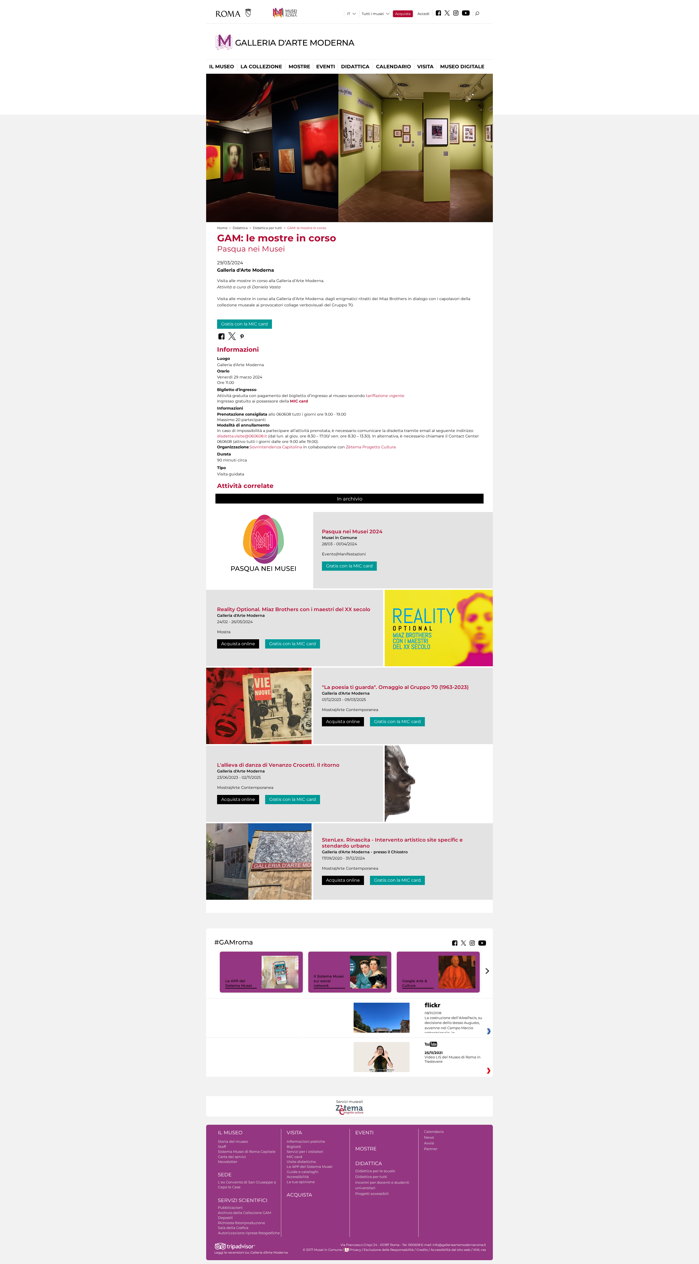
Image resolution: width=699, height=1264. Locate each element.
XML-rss (479, 1250)
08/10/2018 (453, 1023)
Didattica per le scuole (375, 1171)
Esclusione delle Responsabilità (389, 1250)
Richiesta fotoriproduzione (241, 1223)
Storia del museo (233, 1141)
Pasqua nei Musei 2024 (352, 531)
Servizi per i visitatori (305, 1151)
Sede (225, 1174)
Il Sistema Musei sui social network (329, 981)
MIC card (299, 401)
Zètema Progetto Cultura (371, 447)
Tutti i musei (373, 13)
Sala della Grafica (233, 1227)
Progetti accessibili (372, 1193)
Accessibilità (298, 1176)
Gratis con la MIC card (244, 324)
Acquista (403, 13)
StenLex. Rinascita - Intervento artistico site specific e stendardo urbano (392, 843)
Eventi (325, 67)
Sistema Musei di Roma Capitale (247, 1151)
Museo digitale (462, 67)
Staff (222, 1146)
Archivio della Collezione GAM (244, 1212)
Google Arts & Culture (414, 983)
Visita (425, 67)
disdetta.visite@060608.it (242, 436)
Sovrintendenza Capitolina (276, 447)
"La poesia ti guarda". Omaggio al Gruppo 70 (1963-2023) (395, 687)
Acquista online (238, 643)
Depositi (225, 1217)
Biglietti (294, 1146)
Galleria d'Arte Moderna (294, 43)
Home (222, 228)
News (429, 1137)
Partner (430, 1149)
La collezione (261, 67)
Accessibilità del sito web (450, 1250)
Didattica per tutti (267, 228)
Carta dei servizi (232, 1157)
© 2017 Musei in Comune (322, 1250)
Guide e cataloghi (302, 1172)
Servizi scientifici (242, 1200)
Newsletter (227, 1161)
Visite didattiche (301, 1161)
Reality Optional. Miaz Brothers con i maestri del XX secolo (293, 609)
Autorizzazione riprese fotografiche (249, 1233)
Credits (422, 1250)
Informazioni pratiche (306, 1141)
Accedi (423, 13)
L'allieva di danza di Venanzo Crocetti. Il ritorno (278, 765)
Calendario (393, 67)
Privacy (355, 1250)
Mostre (299, 67)
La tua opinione (301, 1182)
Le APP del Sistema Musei (238, 983)
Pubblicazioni (230, 1207)
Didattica (355, 67)
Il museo (221, 67)
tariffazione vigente (385, 395)
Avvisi (429, 1143)
